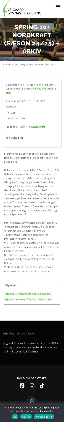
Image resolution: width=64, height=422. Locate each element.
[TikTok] (42, 385)
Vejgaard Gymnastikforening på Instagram (28, 299)
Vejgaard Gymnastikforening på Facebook (27, 293)
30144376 (28, 333)
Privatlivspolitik (43, 416)
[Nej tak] (59, 412)
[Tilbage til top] (32, 401)
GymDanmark (17, 347)
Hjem (5, 64)
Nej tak (26, 416)
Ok (15, 416)
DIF (5, 347)
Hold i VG (13, 64)
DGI (54, 343)
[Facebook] (22, 385)
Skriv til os (8, 333)
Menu (58, 6)
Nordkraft (39, 126)
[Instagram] (32, 385)
